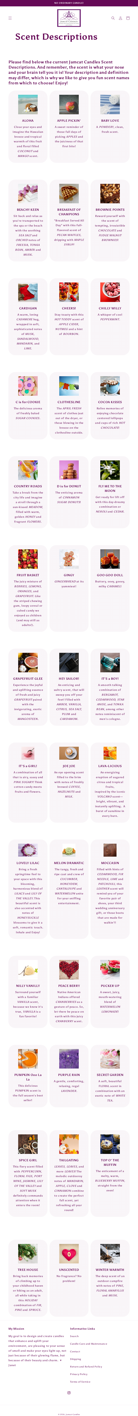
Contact (75, 1351)
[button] (10, 18)
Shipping (75, 1359)
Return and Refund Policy (86, 1366)
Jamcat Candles (73, 1414)
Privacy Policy (78, 1374)
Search (74, 1336)
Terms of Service (80, 1381)
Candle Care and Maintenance (88, 1343)
